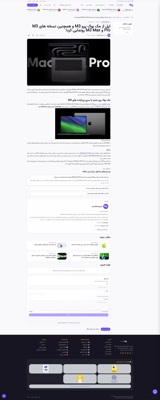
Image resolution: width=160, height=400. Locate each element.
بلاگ (82, 5)
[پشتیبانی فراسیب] (4, 396)
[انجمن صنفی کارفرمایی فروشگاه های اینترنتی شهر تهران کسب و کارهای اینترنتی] (114, 379)
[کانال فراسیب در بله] (123, 353)
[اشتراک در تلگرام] (33, 35)
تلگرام (43, 345)
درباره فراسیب (108, 342)
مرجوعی (28, 397)
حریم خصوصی (37, 397)
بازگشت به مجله (105, 329)
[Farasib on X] (132, 353)
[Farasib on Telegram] (125, 353)
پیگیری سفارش (35, 1)
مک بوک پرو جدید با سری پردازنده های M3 (125, 28)
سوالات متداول (43, 1)
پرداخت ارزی (89, 5)
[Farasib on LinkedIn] (127, 353)
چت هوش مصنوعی (100, 5)
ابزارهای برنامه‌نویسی (61, 350)
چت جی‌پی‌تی (85, 342)
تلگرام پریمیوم (84, 350)
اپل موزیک (85, 345)
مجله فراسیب (126, 17)
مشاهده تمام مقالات (102, 230)
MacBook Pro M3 (85, 153)
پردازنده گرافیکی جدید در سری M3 (101, 104)
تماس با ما (29, 1)
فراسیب (120, 5)
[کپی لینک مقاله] (37, 35)
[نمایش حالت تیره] (40, 5)
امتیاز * (106, 291)
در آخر (127, 32)
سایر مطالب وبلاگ (117, 17)
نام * (107, 284)
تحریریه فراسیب (100, 35)
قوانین (32, 397)
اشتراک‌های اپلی (62, 345)
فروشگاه (112, 5)
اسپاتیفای (85, 347)
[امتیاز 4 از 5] (40, 294)
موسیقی (64, 352)
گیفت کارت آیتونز (84, 352)
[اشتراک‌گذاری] (28, 35)
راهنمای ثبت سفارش (41, 350)
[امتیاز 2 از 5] (33, 294)
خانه (132, 17)
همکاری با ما (108, 354)
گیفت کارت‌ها (63, 347)
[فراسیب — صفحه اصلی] (131, 5)
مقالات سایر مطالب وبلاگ (93, 329)
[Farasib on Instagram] (130, 353)
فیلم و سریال (63, 355)
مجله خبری (108, 349)
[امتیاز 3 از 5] (36, 294)
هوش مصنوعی (62, 342)
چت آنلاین (42, 342)
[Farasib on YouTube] (120, 353)
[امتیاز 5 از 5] (43, 294)
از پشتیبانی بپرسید (62, 323)
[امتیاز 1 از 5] (30, 294)
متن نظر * (106, 299)
